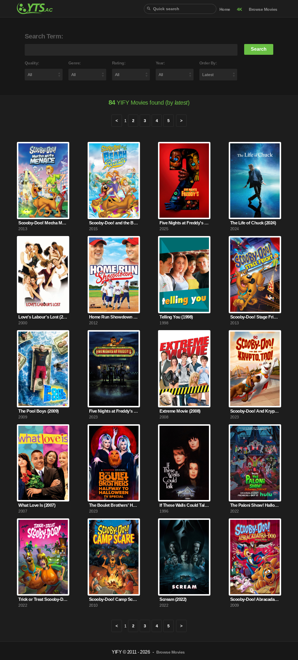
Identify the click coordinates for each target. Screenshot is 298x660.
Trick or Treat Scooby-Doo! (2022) (43, 599)
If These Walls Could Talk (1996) (184, 505)
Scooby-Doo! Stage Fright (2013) (255, 316)
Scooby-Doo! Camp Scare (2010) (114, 599)
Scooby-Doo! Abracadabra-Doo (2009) (255, 599)
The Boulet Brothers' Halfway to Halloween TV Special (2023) (114, 505)
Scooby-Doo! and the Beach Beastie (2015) (114, 222)
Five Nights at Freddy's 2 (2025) (184, 222)
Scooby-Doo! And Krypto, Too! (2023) (255, 411)
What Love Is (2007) (36, 505)
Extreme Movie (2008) (179, 411)
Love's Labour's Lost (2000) (43, 316)
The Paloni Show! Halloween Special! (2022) (255, 505)
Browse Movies (263, 9)
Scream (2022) (173, 599)
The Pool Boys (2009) (38, 411)
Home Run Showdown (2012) (114, 316)
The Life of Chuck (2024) (253, 222)
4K (239, 9)
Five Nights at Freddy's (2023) (114, 411)
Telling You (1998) (176, 316)
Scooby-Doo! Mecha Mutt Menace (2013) (43, 222)
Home (224, 9)
